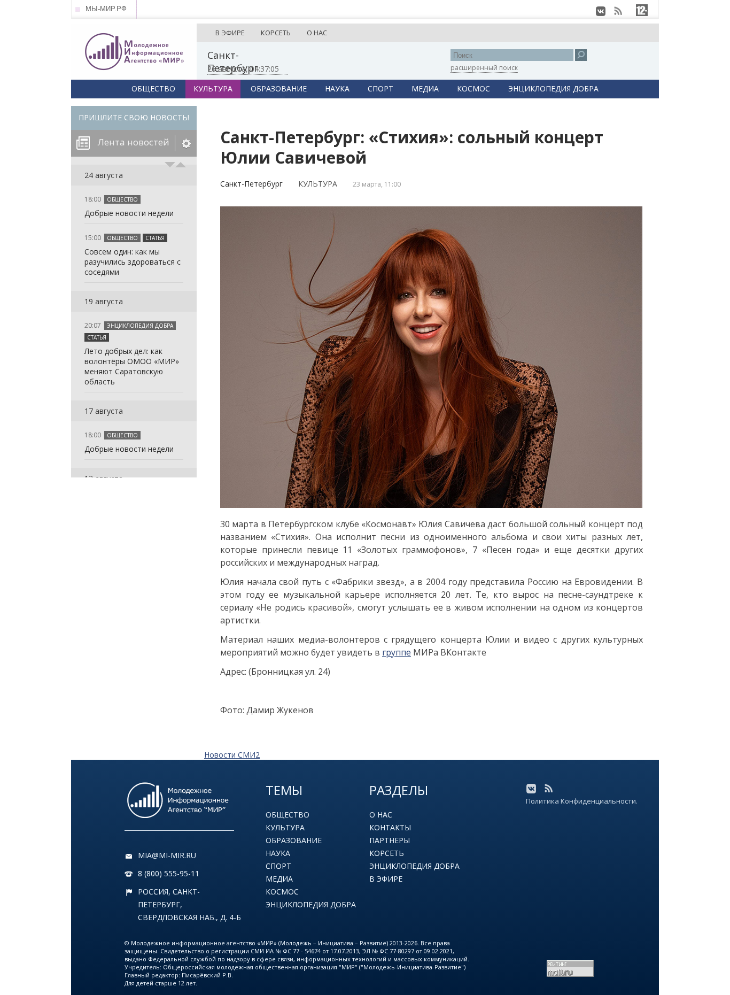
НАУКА (337, 88)
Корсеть (386, 853)
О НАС (317, 32)
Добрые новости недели (129, 213)
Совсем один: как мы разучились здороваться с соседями (132, 261)
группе (396, 652)
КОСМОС (473, 88)
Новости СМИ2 (232, 755)
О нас (380, 814)
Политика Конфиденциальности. (582, 801)
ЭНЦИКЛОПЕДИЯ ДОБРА (553, 88)
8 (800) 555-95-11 (168, 873)
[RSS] (617, 11)
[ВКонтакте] (600, 11)
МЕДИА (425, 88)
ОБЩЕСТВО (153, 88)
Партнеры (389, 840)
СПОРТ (380, 88)
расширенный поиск (484, 67)
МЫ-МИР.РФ (106, 9)
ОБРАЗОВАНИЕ (279, 88)
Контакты (390, 827)
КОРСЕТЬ (276, 32)
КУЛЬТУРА (212, 88)
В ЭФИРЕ (230, 32)
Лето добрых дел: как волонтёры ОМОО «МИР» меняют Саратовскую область (131, 366)
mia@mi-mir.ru (167, 855)
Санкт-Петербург (251, 184)
